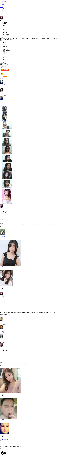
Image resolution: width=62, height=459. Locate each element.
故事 (2, 5)
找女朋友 (3, 3)
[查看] (8, 34)
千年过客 (3, 338)
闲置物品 (3, 394)
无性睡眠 (3, 435)
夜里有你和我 (3, 236)
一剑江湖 (3, 321)
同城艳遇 (3, 4)
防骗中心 (8, 439)
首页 (2, 2)
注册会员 (2, 7)
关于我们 (1, 439)
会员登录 (10, 439)
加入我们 (6, 439)
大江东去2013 (3, 101)
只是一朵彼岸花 (3, 84)
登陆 (0, 7)
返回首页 (14, 439)
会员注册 (12, 439)
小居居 (2, 266)
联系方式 (3, 439)
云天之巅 (3, 419)
